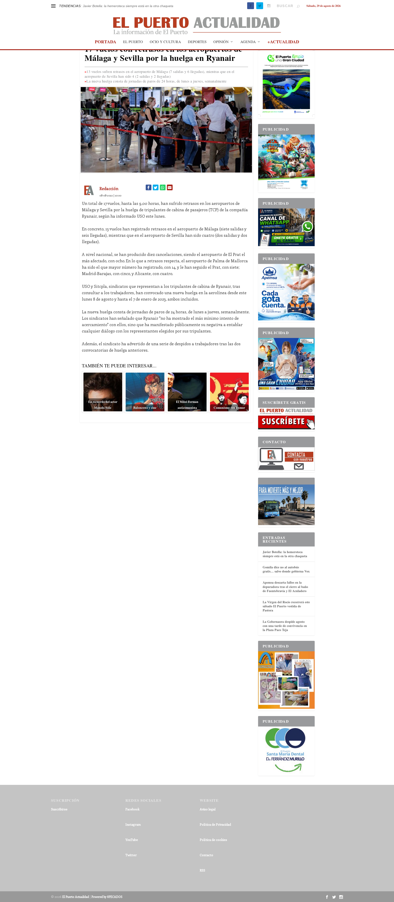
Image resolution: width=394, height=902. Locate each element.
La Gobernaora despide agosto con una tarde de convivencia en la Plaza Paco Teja (285, 625)
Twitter (131, 855)
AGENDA (248, 42)
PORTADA (105, 42)
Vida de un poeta (95, 6)
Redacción (108, 188)
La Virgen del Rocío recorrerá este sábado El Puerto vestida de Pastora (286, 606)
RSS (202, 870)
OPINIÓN (221, 42)
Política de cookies (213, 840)
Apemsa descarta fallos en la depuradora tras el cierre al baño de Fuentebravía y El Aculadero (285, 586)
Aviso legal (207, 809)
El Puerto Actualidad (75, 897)
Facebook (132, 809)
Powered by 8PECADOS (106, 897)
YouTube (131, 840)
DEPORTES (197, 42)
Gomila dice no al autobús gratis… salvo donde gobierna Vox (286, 569)
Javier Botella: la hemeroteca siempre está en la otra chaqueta (285, 553)
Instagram (133, 824)
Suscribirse (59, 809)
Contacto (206, 855)
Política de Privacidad (215, 824)
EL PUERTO (133, 42)
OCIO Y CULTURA (165, 42)
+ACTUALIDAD (283, 42)
